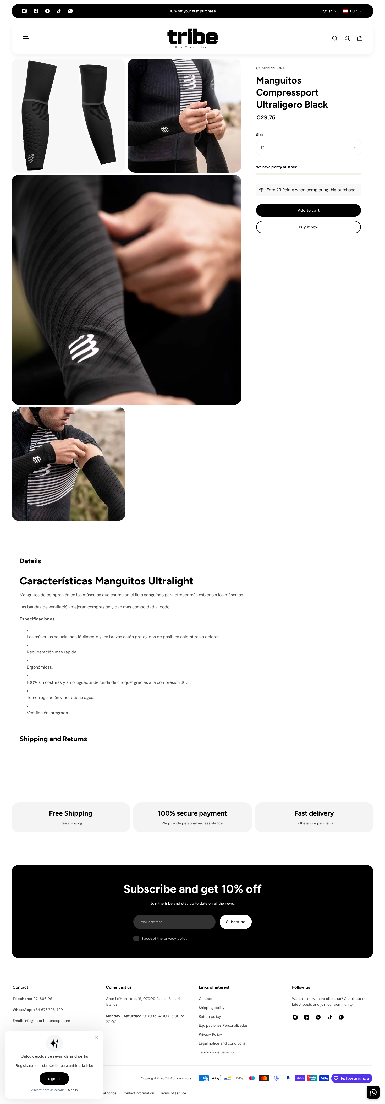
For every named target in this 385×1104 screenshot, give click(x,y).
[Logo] (192, 38)
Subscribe (235, 922)
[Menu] (25, 38)
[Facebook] (36, 11)
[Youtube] (47, 11)
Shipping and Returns (53, 739)
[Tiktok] (59, 11)
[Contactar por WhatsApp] (373, 1092)
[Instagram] (24, 11)
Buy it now (308, 227)
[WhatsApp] (70, 11)
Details (30, 561)
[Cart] (360, 38)
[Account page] (347, 38)
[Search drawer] (334, 38)
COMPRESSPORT (270, 68)
